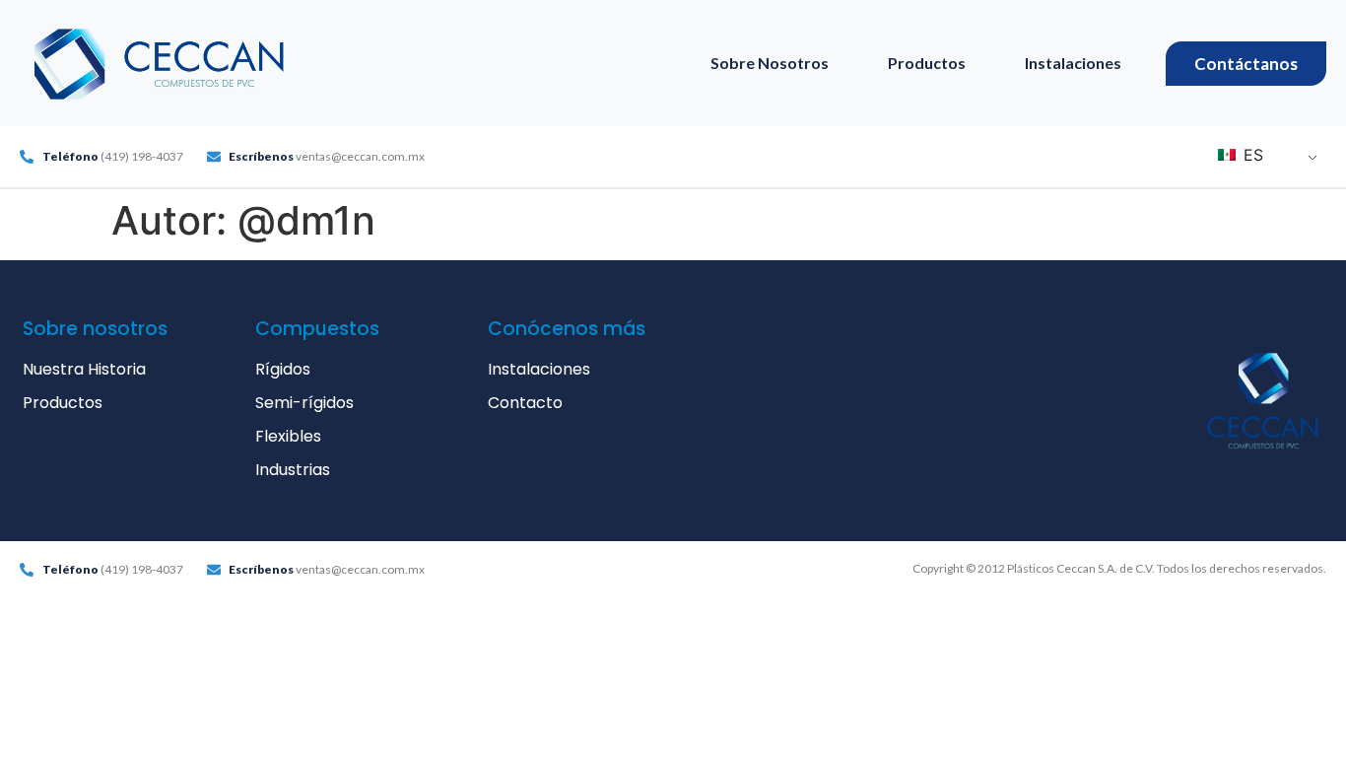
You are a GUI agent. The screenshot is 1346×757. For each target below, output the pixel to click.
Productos (927, 62)
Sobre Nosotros (769, 62)
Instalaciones (1073, 62)
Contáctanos (1246, 63)
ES (1251, 155)
